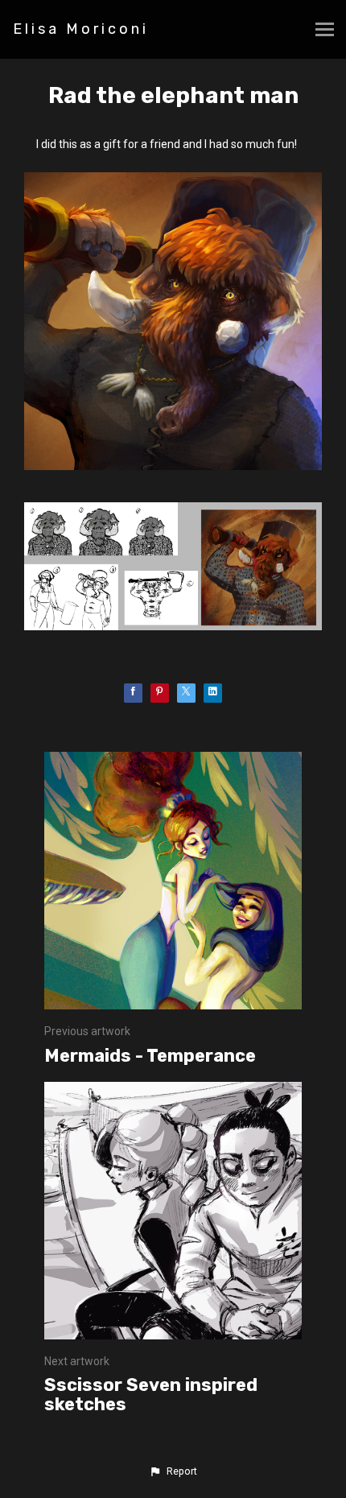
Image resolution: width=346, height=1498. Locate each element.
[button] (173, 1471)
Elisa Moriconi (81, 29)
